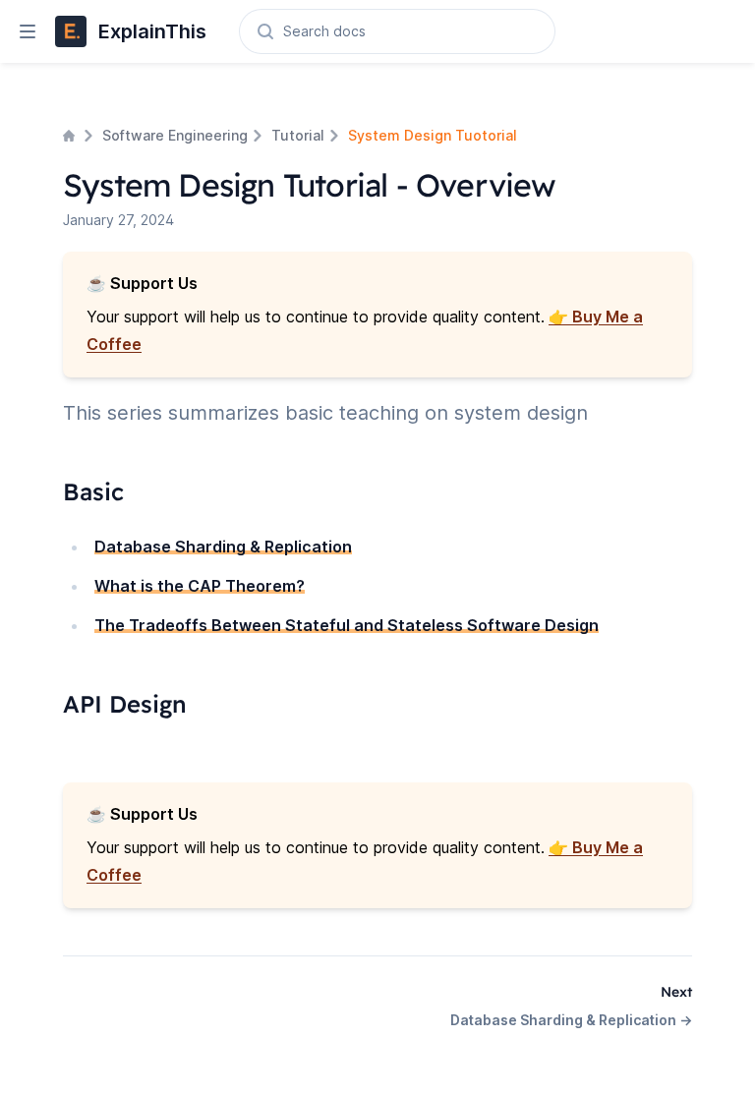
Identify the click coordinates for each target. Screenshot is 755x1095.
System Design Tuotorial (432, 135)
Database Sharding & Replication (223, 546)
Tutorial (297, 135)
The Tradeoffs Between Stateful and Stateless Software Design (346, 625)
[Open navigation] (19, 31)
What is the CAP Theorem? (199, 586)
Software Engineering (175, 135)
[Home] (71, 136)
